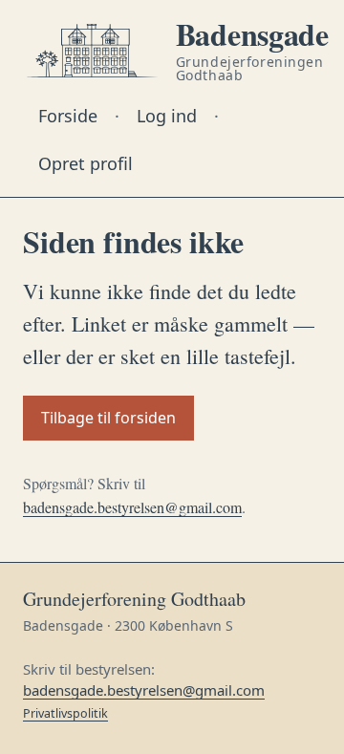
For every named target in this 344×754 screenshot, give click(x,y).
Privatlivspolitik (65, 713)
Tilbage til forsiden (108, 417)
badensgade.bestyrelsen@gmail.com (132, 507)
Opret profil (85, 163)
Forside (67, 115)
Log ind (167, 115)
